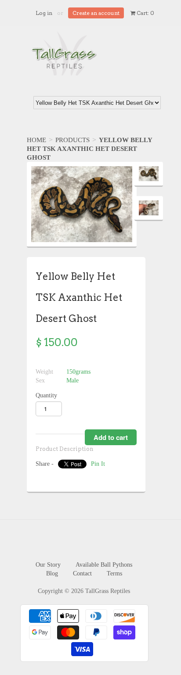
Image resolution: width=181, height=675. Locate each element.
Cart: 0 (144, 13)
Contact (82, 573)
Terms (114, 573)
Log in (44, 13)
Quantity (46, 395)
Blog (52, 573)
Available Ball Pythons (104, 564)
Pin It (98, 464)
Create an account (95, 13)
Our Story (48, 564)
